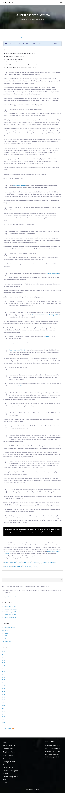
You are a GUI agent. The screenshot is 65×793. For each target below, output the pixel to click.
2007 (3, 705)
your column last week (19, 185)
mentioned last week (53, 273)
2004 (3, 714)
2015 (3, 683)
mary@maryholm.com (53, 551)
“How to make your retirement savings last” (45, 315)
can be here (46, 336)
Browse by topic (6, 641)
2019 (3, 671)
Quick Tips (6, 758)
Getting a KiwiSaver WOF (9, 597)
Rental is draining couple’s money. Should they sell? (21, 53)
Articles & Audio (8, 749)
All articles (5, 636)
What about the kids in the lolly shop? (17, 62)
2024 (3, 657)
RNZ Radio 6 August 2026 (9, 614)
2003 (3, 717)
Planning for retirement (49, 562)
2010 (3, 697)
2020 (3, 668)
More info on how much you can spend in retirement (21, 65)
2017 (3, 677)
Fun (20, 562)
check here (21, 386)
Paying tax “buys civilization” (14, 59)
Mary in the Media (9, 752)
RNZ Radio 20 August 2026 (9, 609)
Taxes (35, 566)
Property (7, 566)
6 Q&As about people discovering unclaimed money (21, 68)
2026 (3, 651)
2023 (3, 660)
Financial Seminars (9, 745)
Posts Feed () (6, 729)
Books (5, 742)
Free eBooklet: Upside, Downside (10, 772)
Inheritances (27, 562)
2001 (3, 722)
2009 (3, 700)
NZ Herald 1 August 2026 (9, 617)
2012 (3, 691)
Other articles (6, 630)
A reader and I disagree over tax (15, 56)
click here (6, 553)
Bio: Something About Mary (10, 778)
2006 (3, 708)
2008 (3, 702)
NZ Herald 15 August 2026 (9, 612)
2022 (3, 663)
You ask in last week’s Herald (17, 350)
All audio (4, 639)
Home (23, 19)
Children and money (10, 562)
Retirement (27, 566)
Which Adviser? (8, 768)
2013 (3, 688)
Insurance (36, 562)
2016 (3, 680)
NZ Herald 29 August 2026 (9, 606)
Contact (5, 782)
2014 (3, 685)
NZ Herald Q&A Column (21, 37)
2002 (3, 719)
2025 (3, 654)
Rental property (17, 566)
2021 (3, 666)
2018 (3, 674)
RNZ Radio (5, 633)
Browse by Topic (8, 755)
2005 (3, 711)
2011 (3, 694)
